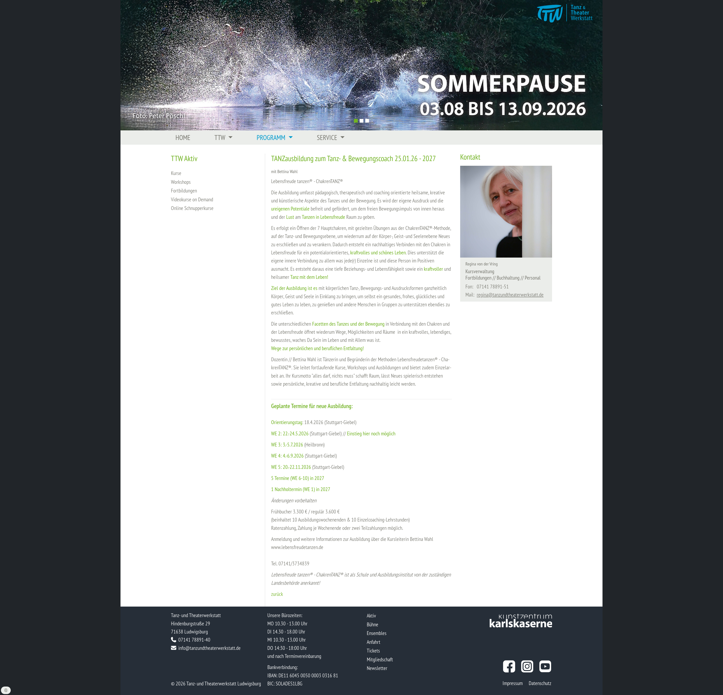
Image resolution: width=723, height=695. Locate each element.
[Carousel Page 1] (356, 121)
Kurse (176, 173)
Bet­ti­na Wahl (304, 359)
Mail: (469, 294)
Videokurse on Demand (192, 199)
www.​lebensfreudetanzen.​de (297, 547)
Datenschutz (540, 683)
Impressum (513, 683)
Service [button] (328, 137)
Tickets (373, 650)
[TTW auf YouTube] (545, 666)
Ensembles (377, 633)
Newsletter (377, 668)
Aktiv (371, 615)
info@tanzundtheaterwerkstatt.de (209, 648)
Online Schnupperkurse (192, 208)
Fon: (469, 286)
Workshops (181, 182)
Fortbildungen (184, 190)
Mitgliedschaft (380, 659)
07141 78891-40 (194, 639)
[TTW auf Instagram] (527, 666)
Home (182, 137)
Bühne (372, 624)
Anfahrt (373, 642)
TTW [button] (220, 137)
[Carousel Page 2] (361, 121)
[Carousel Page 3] (367, 121)
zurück (277, 594)
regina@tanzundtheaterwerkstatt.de (510, 294)
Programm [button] (272, 137)
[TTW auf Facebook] (509, 666)
